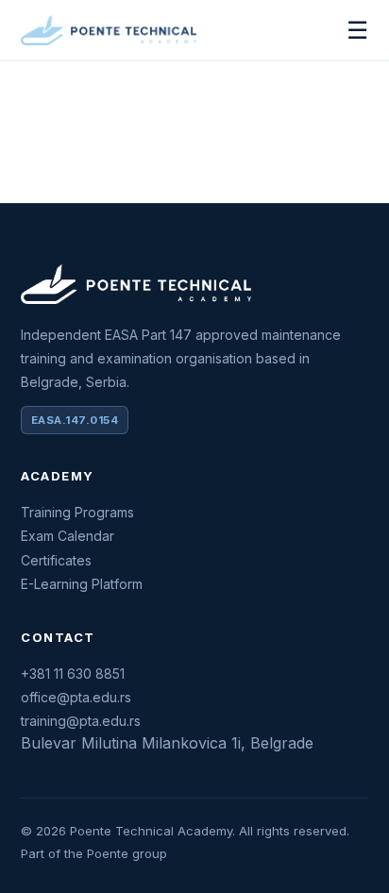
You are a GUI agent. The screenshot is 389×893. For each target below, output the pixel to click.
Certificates (56, 560)
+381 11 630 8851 (73, 674)
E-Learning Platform (82, 584)
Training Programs (77, 512)
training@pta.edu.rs (81, 721)
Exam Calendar (67, 536)
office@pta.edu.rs (76, 697)
